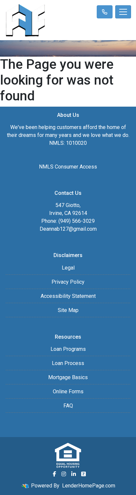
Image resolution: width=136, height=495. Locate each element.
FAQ (68, 406)
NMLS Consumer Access (68, 167)
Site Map (68, 310)
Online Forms (68, 391)
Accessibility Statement (68, 296)
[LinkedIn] (73, 474)
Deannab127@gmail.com (68, 229)
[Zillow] (83, 474)
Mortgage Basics (68, 377)
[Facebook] (54, 474)
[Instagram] (63, 474)
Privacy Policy (68, 282)
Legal (68, 268)
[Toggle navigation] (123, 11)
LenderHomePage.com (88, 485)
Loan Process (68, 363)
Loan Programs (68, 349)
